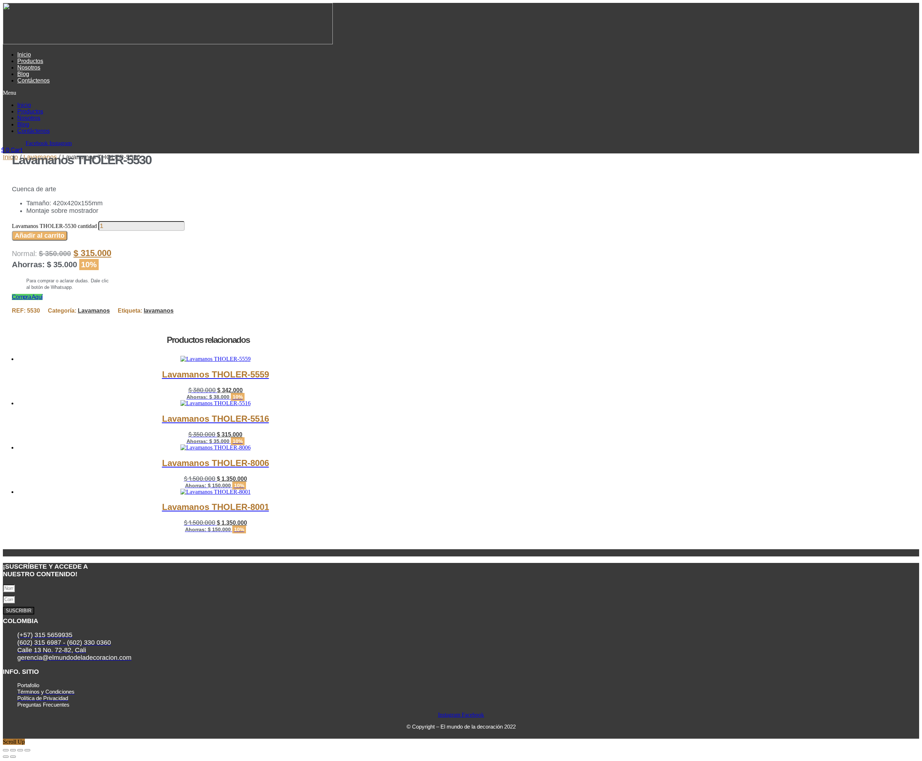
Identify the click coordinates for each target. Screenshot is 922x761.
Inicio (24, 55)
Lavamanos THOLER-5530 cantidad (54, 226)
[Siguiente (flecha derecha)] (13, 757)
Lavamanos (94, 311)
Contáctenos (33, 80)
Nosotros (28, 67)
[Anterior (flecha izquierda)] (6, 757)
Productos (30, 61)
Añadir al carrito (39, 235)
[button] (277, 93)
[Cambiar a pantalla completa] (13, 750)
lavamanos (159, 311)
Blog (23, 74)
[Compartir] (20, 750)
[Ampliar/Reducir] (6, 750)
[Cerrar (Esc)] (27, 750)
